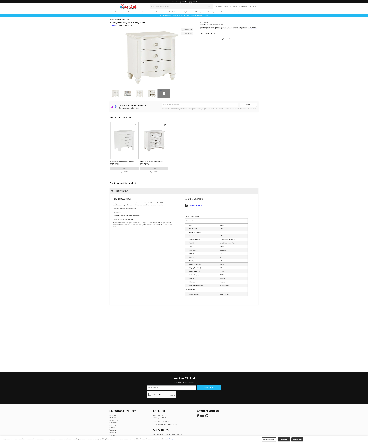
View (124, 168)
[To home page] (128, 6)
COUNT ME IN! (209, 387)
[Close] (365, 439)
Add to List (188, 33)
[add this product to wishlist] (135, 125)
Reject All (284, 439)
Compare (125, 171)
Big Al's (186, 12)
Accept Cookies (297, 439)
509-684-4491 (163, 422)
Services (223, 12)
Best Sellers (172, 12)
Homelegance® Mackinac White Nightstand (151, 161)
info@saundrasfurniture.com (168, 424)
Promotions (145, 12)
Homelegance (113, 25)
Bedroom (118, 19)
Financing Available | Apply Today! (185, 1)
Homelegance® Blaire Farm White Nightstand (122, 161)
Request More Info (230, 39)
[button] (217, 6)
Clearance (159, 12)
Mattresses (131, 12)
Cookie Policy (168, 439)
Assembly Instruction (196, 205)
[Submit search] (209, 6)
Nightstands (126, 19)
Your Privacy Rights (269, 439)
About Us (236, 12)
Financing (211, 12)
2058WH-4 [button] (128, 25)
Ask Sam (248, 105)
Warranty (198, 12)
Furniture (117, 12)
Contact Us (249, 12)
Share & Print (188, 29)
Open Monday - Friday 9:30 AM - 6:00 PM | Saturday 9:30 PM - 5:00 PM (185, 15)
